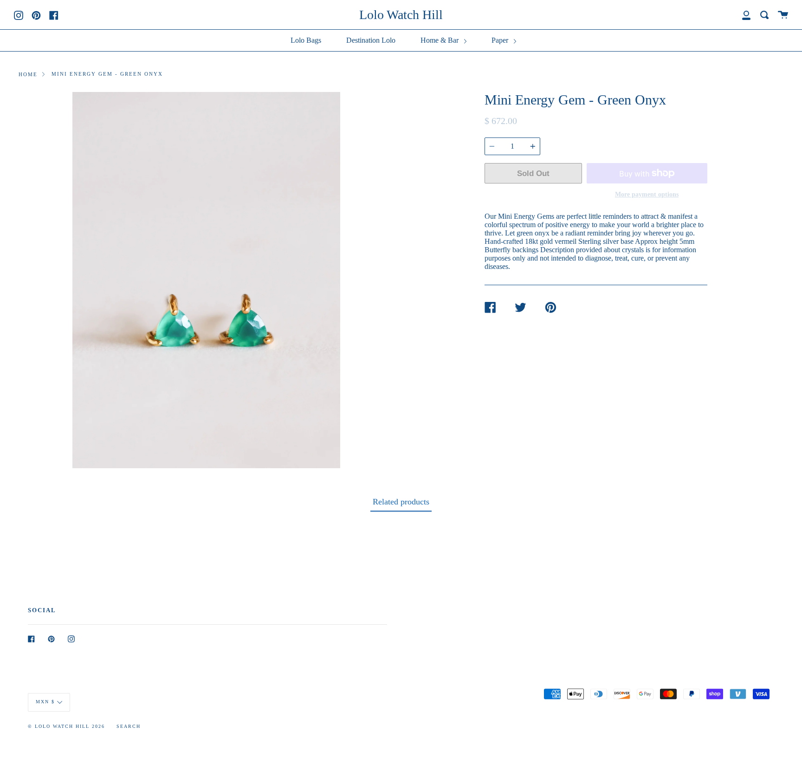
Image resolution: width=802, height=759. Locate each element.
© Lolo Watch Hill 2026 (66, 726)
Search (128, 726)
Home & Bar (440, 40)
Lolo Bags (306, 40)
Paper (501, 40)
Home (28, 74)
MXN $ (45, 701)
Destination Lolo (370, 40)
